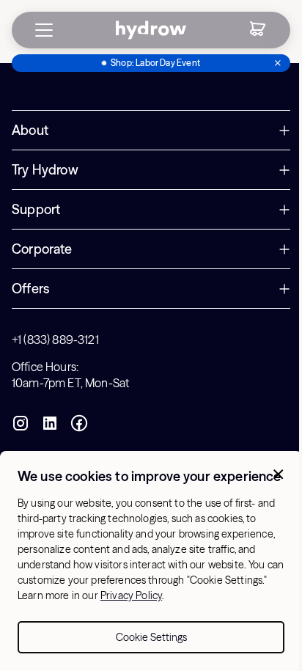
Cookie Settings (151, 637)
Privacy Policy (131, 595)
